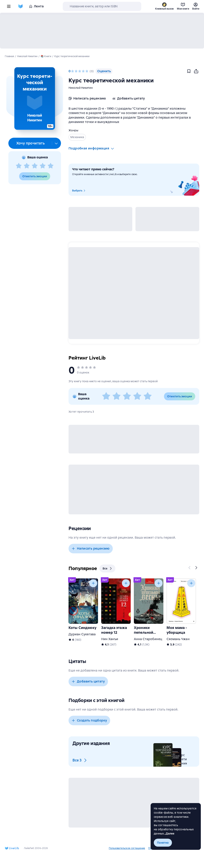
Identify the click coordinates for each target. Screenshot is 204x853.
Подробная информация (89, 148)
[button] (34, 98)
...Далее (169, 833)
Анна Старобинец (148, 639)
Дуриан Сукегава (82, 634)
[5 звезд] (50, 166)
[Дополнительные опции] (56, 143)
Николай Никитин (81, 88)
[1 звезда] (19, 166)
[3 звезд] (34, 166)
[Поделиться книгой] (196, 71)
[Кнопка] (189, 567)
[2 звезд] (27, 166)
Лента (39, 6)
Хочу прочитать (30, 143)
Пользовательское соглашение (127, 848)
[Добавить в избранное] (189, 71)
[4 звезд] (42, 166)
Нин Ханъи (109, 639)
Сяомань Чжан (178, 639)
